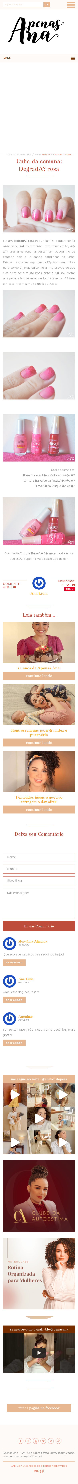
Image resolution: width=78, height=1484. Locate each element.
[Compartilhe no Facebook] (62, 585)
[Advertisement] (39, 103)
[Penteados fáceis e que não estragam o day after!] (39, 771)
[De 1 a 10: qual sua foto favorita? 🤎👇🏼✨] (39, 1095)
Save (71, 589)
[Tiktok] (58, 1441)
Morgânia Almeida (32, 941)
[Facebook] (20, 1441)
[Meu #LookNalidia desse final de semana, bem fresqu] (15, 1095)
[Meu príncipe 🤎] (15, 1118)
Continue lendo (39, 675)
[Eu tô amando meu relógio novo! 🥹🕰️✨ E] (63, 1142)
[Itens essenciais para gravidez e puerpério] (39, 704)
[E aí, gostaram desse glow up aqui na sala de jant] (15, 1142)
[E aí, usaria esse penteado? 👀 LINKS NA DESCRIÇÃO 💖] (39, 1353)
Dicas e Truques (62, 155)
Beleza (46, 155)
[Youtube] (36, 1441)
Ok (47, 5)
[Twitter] (43, 1441)
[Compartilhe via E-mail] (73, 585)
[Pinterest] (51, 1441)
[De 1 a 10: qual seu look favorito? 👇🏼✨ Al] (39, 1142)
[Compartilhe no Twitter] (67, 585)
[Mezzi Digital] (39, 1472)
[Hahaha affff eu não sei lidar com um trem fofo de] (63, 1118)
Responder (14, 963)
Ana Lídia (26, 979)
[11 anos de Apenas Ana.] (39, 642)
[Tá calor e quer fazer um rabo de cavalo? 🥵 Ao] (39, 1118)
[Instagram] (28, 1441)
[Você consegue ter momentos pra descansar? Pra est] (63, 1095)
